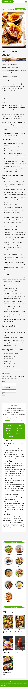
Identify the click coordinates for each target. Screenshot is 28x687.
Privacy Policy (19, 683)
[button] (5, 421)
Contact (14, 683)
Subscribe (3, 683)
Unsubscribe (8, 683)
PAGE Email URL (6, 388)
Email (4, 381)
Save (3, 394)
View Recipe (20, 9)
